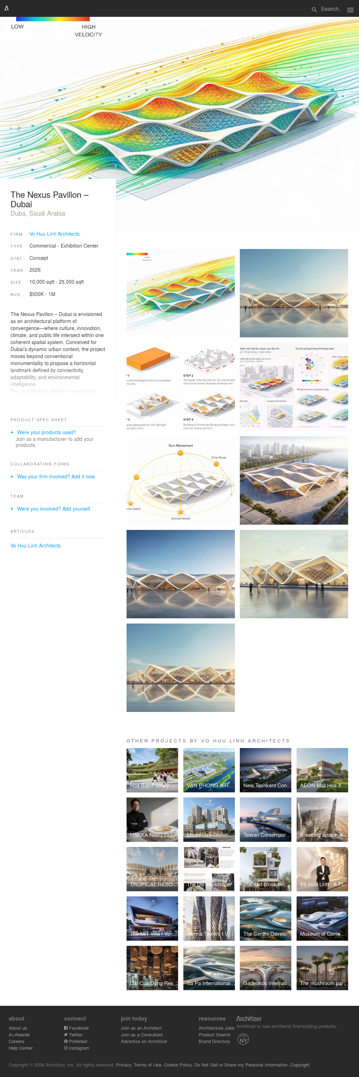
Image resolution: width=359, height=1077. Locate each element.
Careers (17, 1041)
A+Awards (19, 1034)
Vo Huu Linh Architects (54, 233)
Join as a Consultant (142, 1034)
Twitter (75, 1034)
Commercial (42, 245)
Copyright (300, 1064)
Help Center (21, 1047)
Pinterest (77, 1041)
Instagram (78, 1047)
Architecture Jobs (217, 1027)
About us (18, 1027)
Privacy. (124, 1064)
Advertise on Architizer (144, 1041)
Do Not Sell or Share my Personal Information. (242, 1064)
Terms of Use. (148, 1064)
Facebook (78, 1027)
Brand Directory (214, 1041)
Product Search (214, 1034)
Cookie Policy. (178, 1064)
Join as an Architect (141, 1027)
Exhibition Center (80, 245)
